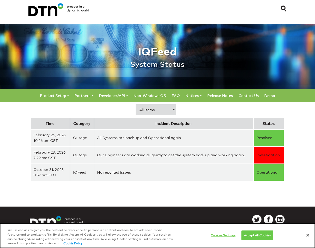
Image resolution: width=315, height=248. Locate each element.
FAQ (176, 95)
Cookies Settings (223, 235)
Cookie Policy (73, 243)
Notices (192, 95)
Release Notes (220, 95)
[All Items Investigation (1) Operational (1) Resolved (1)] (156, 109)
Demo (269, 95)
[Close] (308, 235)
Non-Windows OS (150, 95)
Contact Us (248, 95)
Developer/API (112, 95)
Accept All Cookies (257, 235)
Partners (82, 95)
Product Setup (53, 95)
